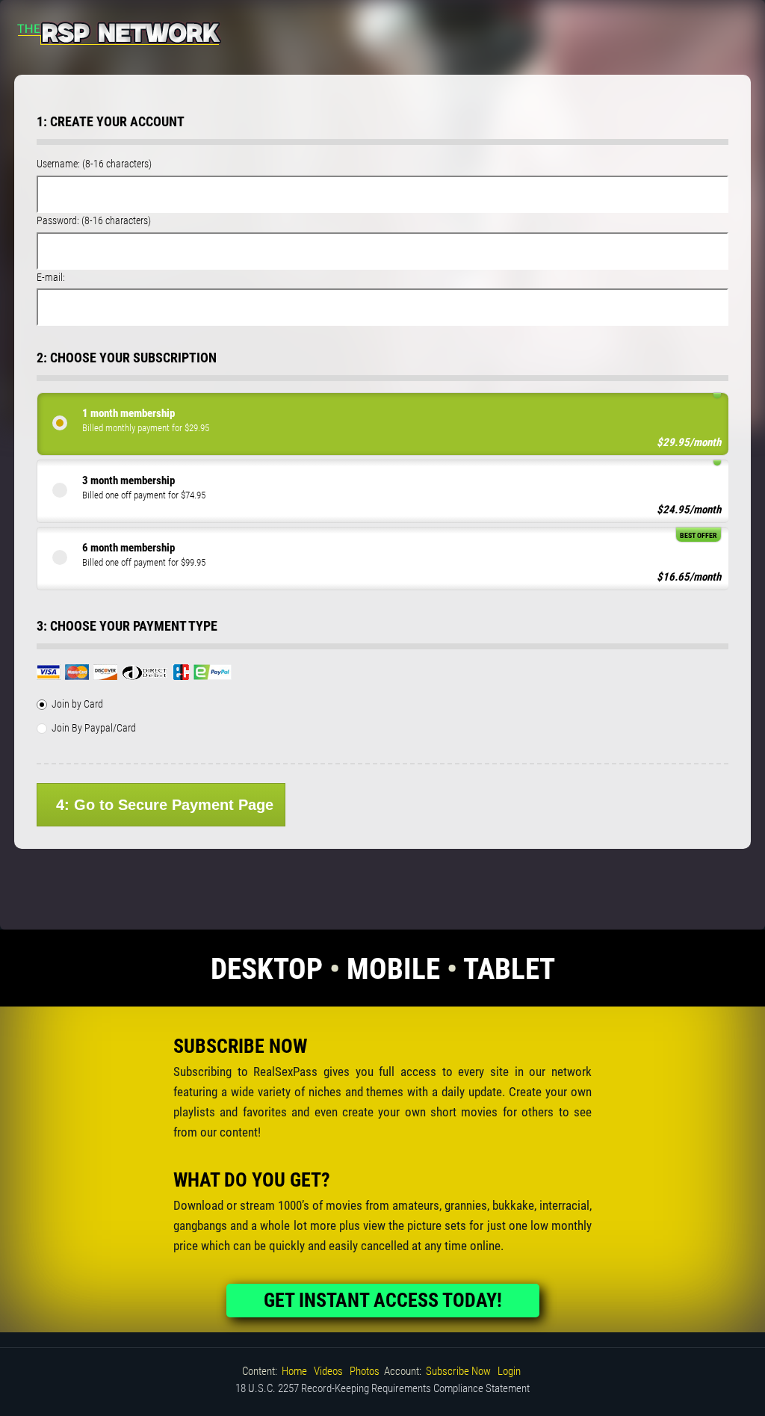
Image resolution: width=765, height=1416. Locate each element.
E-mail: (51, 277)
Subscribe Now (458, 1371)
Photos (365, 1371)
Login (509, 1371)
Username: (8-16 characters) (94, 164)
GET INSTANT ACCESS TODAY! (383, 1300)
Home (294, 1371)
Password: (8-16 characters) (94, 220)
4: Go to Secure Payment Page (164, 805)
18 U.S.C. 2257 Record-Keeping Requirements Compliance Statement (382, 1388)
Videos (328, 1371)
